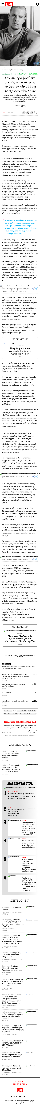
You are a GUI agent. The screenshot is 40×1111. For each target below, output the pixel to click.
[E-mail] (31, 112)
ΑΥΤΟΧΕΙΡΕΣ (22, 711)
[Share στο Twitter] (36, 288)
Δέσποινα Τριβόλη (20, 106)
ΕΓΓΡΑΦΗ (33, 732)
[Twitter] (37, 63)
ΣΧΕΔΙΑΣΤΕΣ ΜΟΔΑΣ (11, 714)
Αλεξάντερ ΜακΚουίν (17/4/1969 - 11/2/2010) (20, 74)
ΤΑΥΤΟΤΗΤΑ (20, 1082)
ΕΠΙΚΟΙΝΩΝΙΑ (20, 1084)
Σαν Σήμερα (8, 711)
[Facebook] (34, 63)
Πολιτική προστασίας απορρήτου (25, 1100)
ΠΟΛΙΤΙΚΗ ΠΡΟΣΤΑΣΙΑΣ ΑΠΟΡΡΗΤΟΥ (25, 736)
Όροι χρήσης (9, 1100)
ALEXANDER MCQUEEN (28, 714)
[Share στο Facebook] (33, 288)
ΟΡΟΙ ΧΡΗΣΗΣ (9, 736)
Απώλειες (6, 663)
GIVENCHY (32, 711)
